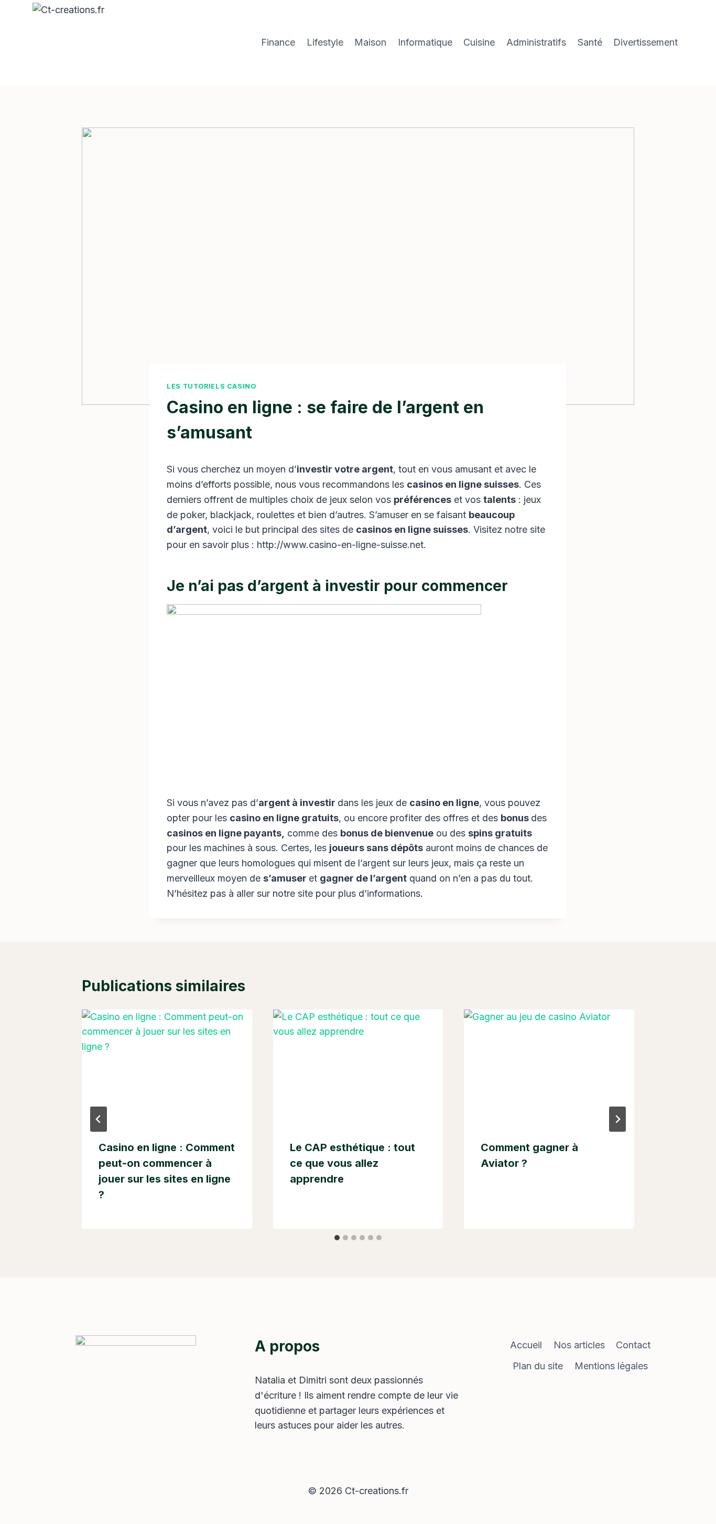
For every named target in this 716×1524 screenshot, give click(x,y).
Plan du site (538, 1365)
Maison (370, 42)
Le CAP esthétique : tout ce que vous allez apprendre (352, 1163)
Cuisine (479, 42)
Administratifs (536, 42)
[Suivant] (617, 1119)
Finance (278, 42)
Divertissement (645, 42)
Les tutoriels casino (211, 386)
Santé (590, 42)
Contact (633, 1344)
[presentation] (167, 1066)
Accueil (526, 1344)
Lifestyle (325, 42)
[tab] (337, 1237)
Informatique (425, 42)
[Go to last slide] (98, 1119)
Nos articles (579, 1344)
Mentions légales (611, 1365)
